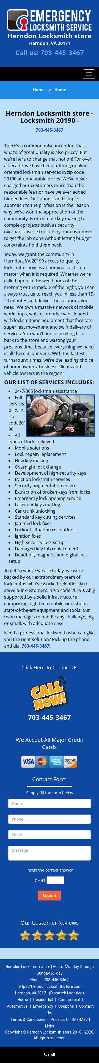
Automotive (17, 1006)
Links (49, 1026)
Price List (59, 1019)
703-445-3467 (62, 53)
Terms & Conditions (27, 1019)
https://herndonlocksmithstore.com (50, 986)
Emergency (43, 1006)
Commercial (69, 999)
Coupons (66, 1006)
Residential (43, 999)
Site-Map (80, 1019)
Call (51, 1054)
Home (39, 89)
